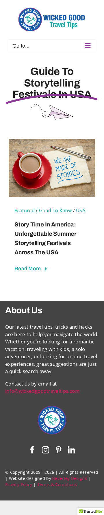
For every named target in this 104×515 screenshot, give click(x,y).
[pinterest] (58, 449)
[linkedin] (71, 449)
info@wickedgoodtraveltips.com (42, 391)
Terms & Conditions (57, 484)
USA (80, 210)
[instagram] (45, 449)
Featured (24, 210)
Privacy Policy (18, 484)
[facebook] (32, 449)
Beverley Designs (69, 478)
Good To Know (55, 210)
